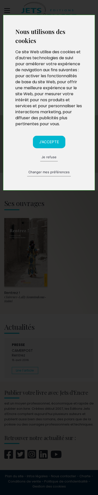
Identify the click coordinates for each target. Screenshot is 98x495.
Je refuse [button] (49, 157)
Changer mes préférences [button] (49, 172)
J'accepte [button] (49, 142)
